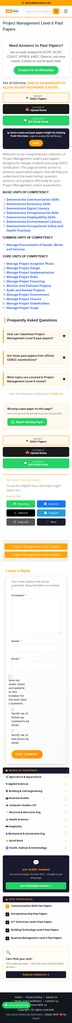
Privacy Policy (34, 997)
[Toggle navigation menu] (65, 11)
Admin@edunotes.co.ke (38, 2)
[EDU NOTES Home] (12, 11)
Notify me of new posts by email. (20, 738)
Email (16, 658)
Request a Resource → (36, 974)
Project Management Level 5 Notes (36, 547)
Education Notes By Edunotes (24, 1014)
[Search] (56, 11)
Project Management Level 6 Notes (36, 555)
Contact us (56, 393)
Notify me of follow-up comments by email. (20, 719)
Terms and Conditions (27, 1001)
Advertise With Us (36, 1005)
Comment (19, 595)
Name (16, 641)
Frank (36, 1018)
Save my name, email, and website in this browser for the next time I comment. (18, 691)
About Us (51, 997)
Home (18, 997)
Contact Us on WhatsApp (36, 70)
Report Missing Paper (29, 422)
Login (36, 143)
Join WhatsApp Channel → (36, 885)
